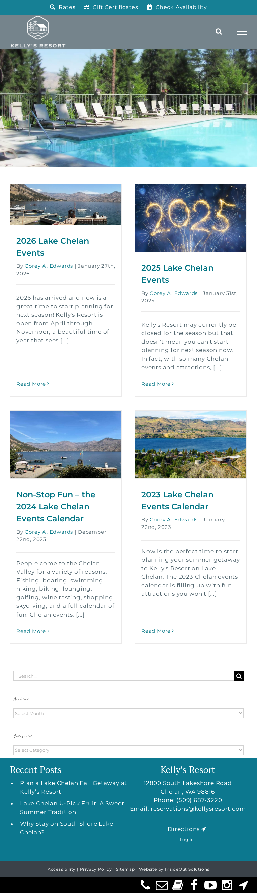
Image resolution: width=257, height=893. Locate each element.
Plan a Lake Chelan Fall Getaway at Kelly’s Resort (73, 787)
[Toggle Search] (219, 31)
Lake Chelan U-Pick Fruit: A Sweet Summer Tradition (72, 807)
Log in (187, 839)
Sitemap (125, 869)
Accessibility (62, 869)
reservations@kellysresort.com (198, 808)
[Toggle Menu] (242, 32)
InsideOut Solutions (187, 869)
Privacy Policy (96, 869)
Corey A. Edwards (49, 266)
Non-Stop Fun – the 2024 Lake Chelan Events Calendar (55, 506)
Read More (31, 384)
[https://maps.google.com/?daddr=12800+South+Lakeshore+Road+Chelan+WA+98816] (204, 829)
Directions (184, 829)
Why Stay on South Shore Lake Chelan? (66, 828)
